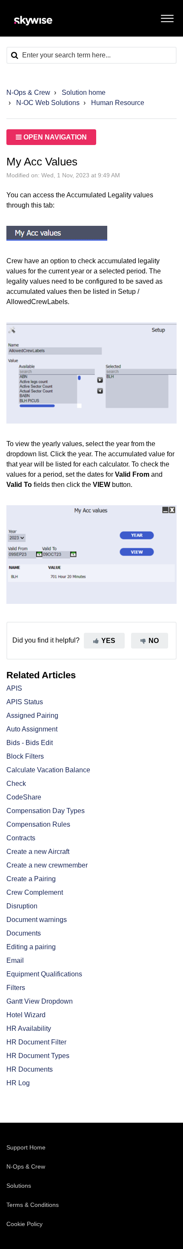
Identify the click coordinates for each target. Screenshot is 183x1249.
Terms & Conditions (32, 1204)
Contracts (20, 838)
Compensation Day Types (45, 810)
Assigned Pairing (32, 715)
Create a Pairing (31, 878)
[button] (167, 16)
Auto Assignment (31, 729)
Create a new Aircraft (37, 851)
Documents (23, 933)
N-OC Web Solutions (48, 102)
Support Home (26, 1147)
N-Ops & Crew (28, 92)
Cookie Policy (24, 1224)
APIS (14, 688)
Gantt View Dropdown (39, 1001)
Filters (15, 987)
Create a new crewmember (47, 865)
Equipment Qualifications (44, 974)
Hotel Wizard (26, 1015)
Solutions (18, 1185)
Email (15, 960)
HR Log (18, 1083)
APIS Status (24, 702)
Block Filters (25, 756)
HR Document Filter (36, 1042)
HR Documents (29, 1069)
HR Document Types (37, 1055)
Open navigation (54, 137)
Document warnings (36, 919)
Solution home (84, 92)
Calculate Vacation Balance (48, 770)
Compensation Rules (38, 824)
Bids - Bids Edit (29, 742)
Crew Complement (34, 892)
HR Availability (28, 1028)
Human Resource (117, 102)
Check (16, 783)
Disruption (21, 906)
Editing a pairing (31, 946)
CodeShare (23, 797)
